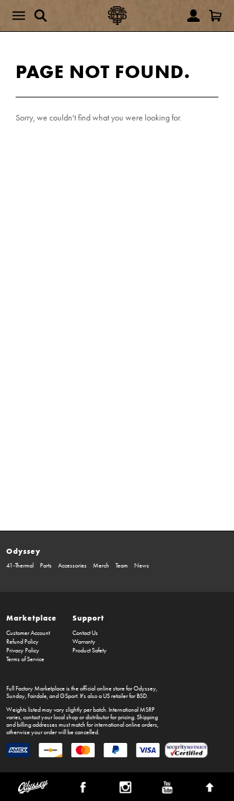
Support (88, 617)
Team (121, 565)
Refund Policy (22, 642)
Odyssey (23, 551)
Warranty (83, 642)
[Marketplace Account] (193, 15)
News (141, 565)
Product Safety (89, 650)
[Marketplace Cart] (215, 15)
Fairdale (37, 696)
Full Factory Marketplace (35, 688)
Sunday (15, 696)
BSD (142, 696)
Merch (101, 565)
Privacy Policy (22, 650)
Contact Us (85, 633)
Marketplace (31, 617)
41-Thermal (20, 565)
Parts (46, 565)
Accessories (72, 565)
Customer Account (28, 633)
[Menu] (18, 15)
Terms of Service (25, 659)
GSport (68, 696)
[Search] (40, 15)
